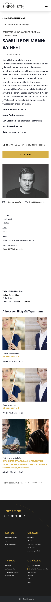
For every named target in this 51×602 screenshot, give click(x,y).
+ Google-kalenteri (14, 202)
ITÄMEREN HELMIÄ (10, 356)
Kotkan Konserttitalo (10, 295)
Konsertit (6, 249)
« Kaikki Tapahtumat (13, 18)
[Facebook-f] (5, 516)
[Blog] (24, 516)
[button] (46, 5)
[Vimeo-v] (16, 516)
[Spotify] (20, 516)
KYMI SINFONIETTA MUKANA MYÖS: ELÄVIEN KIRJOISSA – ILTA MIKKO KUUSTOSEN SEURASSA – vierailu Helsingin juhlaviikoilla (24, 464)
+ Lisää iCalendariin (37, 202)
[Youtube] (12, 516)
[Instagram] (9, 516)
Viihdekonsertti (17, 249)
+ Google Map (25, 301)
